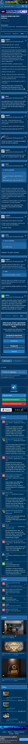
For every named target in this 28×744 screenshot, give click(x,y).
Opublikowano (14, 41)
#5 (25, 150)
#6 (25, 164)
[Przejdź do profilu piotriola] (3, 554)
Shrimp (7, 525)
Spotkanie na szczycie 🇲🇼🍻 (9, 636)
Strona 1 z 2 (16, 33)
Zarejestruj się (14, 341)
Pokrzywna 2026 (7, 395)
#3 (25, 116)
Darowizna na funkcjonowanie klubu (12, 403)
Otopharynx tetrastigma (12, 719)
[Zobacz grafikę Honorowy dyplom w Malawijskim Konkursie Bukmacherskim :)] (14, 647)
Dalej (22, 33)
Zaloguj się (14, 351)
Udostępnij (7, 361)
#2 (25, 97)
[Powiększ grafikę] (24, 89)
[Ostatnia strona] (26, 33)
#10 (25, 296)
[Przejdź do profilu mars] (3, 97)
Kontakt (11, 733)
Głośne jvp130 (9, 492)
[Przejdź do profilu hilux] (3, 493)
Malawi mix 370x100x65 (12, 609)
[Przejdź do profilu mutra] (3, 296)
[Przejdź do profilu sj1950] (3, 475)
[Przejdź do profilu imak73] (3, 40)
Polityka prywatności (19, 732)
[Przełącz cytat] (3, 170)
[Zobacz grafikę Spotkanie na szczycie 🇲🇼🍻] (14, 627)
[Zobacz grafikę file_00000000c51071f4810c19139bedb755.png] (14, 668)
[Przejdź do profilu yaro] (3, 137)
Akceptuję (24, 739)
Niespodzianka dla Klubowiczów (11, 399)
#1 (25, 40)
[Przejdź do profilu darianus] (3, 439)
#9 (25, 260)
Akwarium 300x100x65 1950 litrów (14, 421)
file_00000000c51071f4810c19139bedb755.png (14, 679)
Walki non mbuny (10, 708)
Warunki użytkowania (5, 742)
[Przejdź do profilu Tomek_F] (3, 421)
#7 (25, 216)
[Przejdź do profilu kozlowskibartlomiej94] (3, 563)
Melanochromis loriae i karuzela (14, 697)
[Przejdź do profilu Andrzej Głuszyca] (3, 525)
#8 (25, 235)
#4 (25, 136)
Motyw (10, 732)
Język (4, 732)
